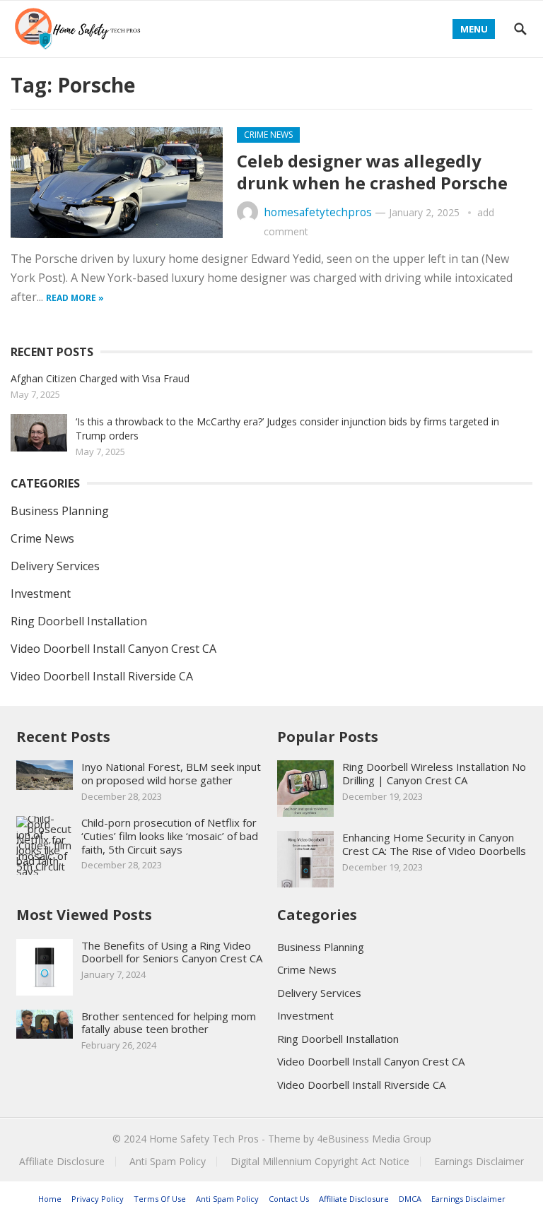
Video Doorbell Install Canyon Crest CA (113, 648)
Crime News (268, 135)
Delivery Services (55, 566)
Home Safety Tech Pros (204, 1138)
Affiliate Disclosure (62, 1161)
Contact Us (289, 1198)
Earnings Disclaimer (479, 1161)
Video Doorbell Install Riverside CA (102, 676)
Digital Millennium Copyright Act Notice (319, 1161)
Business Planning (60, 511)
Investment (41, 593)
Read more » (75, 298)
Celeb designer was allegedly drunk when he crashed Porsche (372, 171)
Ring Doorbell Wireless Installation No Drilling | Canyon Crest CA (434, 773)
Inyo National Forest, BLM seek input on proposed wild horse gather (171, 773)
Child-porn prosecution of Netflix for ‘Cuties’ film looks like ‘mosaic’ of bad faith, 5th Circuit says (169, 835)
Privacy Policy (97, 1198)
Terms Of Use (160, 1198)
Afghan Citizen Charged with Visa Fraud (100, 378)
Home (50, 1198)
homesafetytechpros (318, 212)
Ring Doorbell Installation (79, 621)
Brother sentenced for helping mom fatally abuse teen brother (168, 1023)
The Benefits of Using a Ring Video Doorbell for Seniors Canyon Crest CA (171, 952)
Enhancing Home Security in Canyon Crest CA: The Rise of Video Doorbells (434, 844)
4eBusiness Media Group (374, 1138)
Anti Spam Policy (167, 1161)
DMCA (410, 1198)
